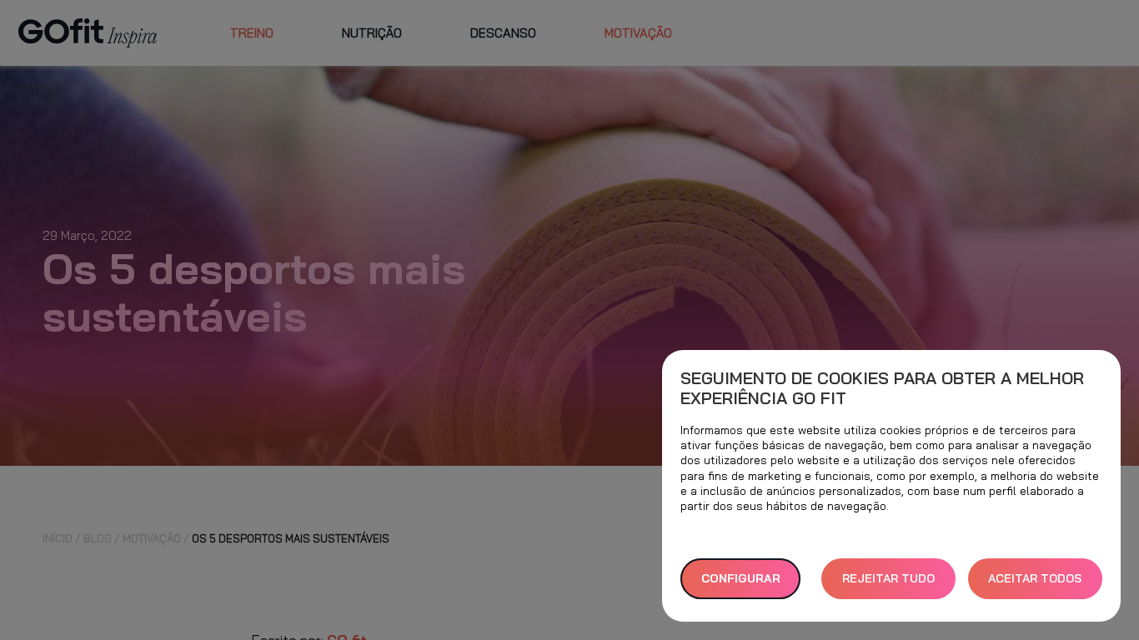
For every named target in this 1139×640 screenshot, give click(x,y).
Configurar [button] (740, 578)
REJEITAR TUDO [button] (888, 578)
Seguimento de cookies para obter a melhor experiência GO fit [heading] (882, 388)
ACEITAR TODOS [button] (1034, 578)
